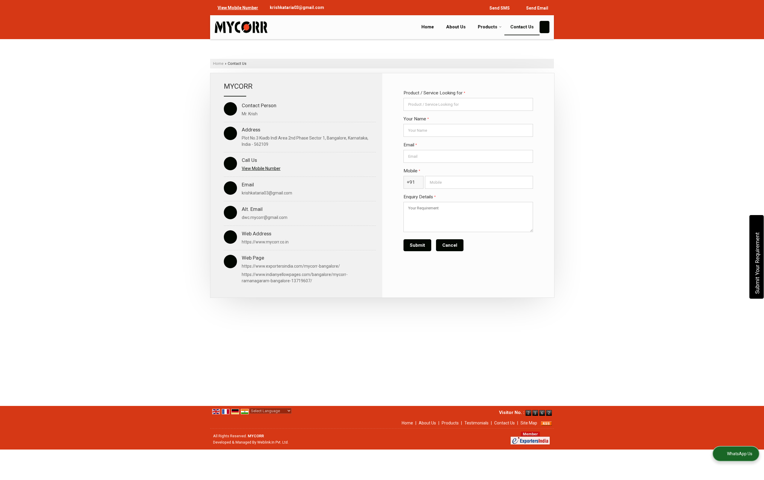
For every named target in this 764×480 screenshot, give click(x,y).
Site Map (528, 423)
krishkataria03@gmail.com (297, 7)
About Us (456, 27)
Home (427, 27)
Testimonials (476, 423)
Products (487, 27)
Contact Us (522, 27)
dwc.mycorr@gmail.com (264, 217)
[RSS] (546, 423)
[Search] (544, 27)
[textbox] (468, 104)
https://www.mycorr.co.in (265, 242)
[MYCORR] (241, 27)
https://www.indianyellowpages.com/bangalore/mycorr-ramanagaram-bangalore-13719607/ (295, 277)
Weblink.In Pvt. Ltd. (273, 442)
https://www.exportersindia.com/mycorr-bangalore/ (291, 266)
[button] (238, 7)
